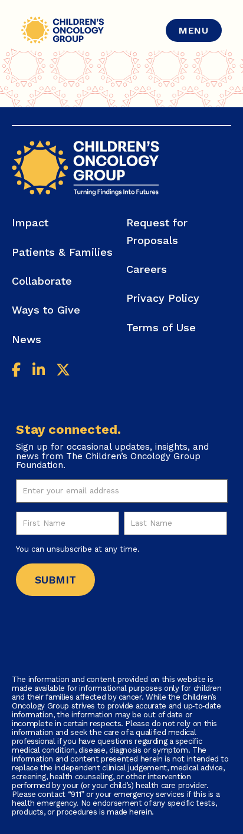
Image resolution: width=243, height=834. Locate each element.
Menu (194, 30)
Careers (146, 269)
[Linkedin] (38, 371)
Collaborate (42, 281)
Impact (30, 222)
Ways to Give (46, 310)
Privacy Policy (162, 298)
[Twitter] (63, 371)
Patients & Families (62, 252)
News (26, 339)
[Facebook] (16, 371)
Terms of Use (161, 327)
